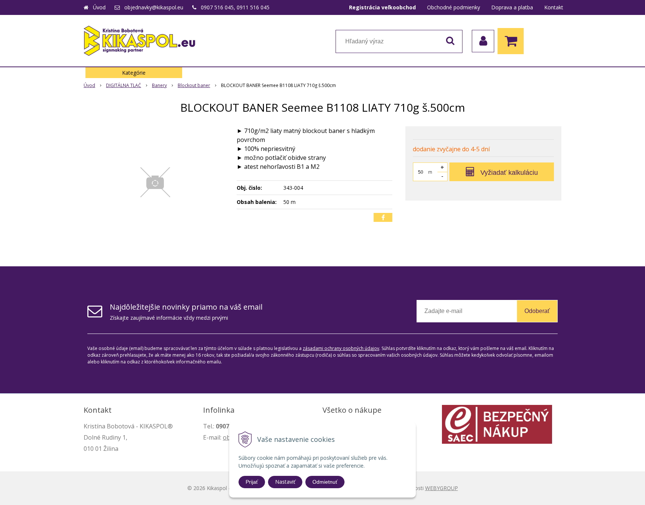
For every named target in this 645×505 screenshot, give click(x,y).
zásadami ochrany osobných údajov (341, 348)
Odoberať (537, 311)
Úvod (99, 7)
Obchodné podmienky (453, 7)
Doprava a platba (512, 7)
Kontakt (553, 7)
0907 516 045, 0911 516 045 (235, 7)
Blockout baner (194, 85)
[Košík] (512, 41)
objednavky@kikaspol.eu (153, 7)
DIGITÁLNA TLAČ (123, 85)
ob (226, 437)
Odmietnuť (324, 482)
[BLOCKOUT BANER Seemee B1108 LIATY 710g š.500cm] (155, 182)
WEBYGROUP (441, 488)
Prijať (252, 482)
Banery (159, 85)
